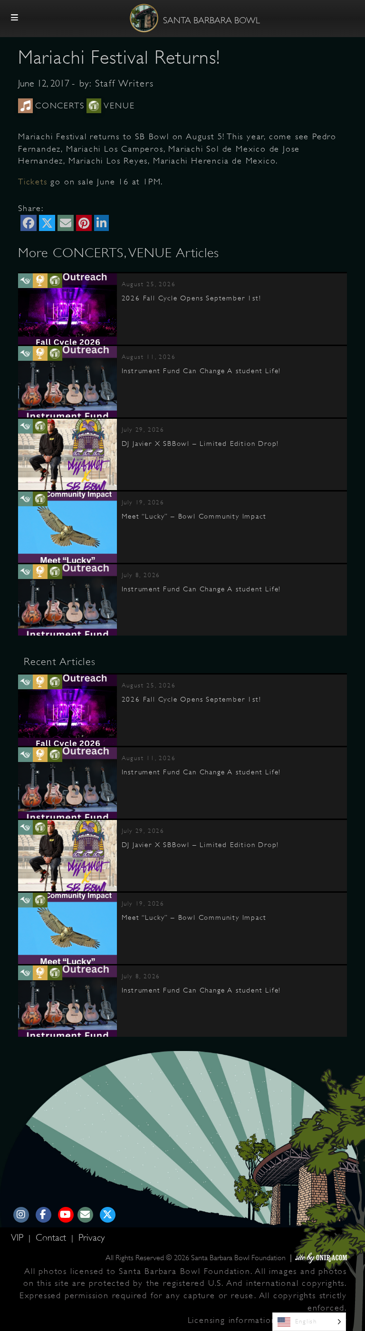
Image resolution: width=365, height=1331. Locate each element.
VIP (18, 1237)
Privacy (91, 1237)
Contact (52, 1237)
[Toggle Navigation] (15, 18)
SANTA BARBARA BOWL (211, 20)
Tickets (33, 181)
